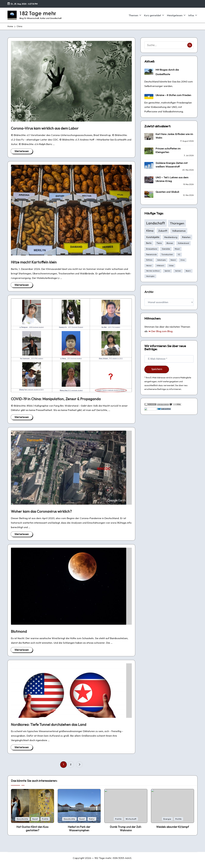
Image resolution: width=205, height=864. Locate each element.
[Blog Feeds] (163, 404)
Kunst (35, 819)
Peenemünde (151, 254)
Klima (149, 230)
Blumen (170, 243)
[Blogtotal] (176, 404)
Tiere (159, 243)
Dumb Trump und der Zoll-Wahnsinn (126, 828)
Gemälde (166, 249)
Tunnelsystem (167, 254)
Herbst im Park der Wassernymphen (79, 828)
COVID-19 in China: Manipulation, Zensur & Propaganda (56, 399)
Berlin (149, 243)
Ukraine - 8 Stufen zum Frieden (173, 95)
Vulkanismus (178, 230)
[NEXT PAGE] (79, 764)
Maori (177, 249)
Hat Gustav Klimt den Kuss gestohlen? (32, 828)
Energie (167, 819)
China (183, 260)
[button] (79, 764)
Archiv (149, 292)
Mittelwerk (160, 266)
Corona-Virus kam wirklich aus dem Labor (45, 128)
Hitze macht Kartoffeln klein (34, 262)
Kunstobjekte (152, 237)
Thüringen (177, 223)
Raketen (186, 237)
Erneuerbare (151, 249)
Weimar (149, 266)
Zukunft (162, 230)
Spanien (167, 271)
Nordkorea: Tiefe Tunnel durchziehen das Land (48, 724)
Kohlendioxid (183, 243)
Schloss (149, 260)
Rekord (173, 260)
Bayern (188, 271)
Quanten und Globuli (167, 191)
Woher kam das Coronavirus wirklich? (41, 511)
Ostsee (171, 266)
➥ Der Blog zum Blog (160, 331)
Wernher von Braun (153, 271)
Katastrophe (161, 260)
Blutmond (19, 631)
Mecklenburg (170, 237)
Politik (45, 819)
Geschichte (22, 819)
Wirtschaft (131, 819)
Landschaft (155, 223)
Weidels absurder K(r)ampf (172, 827)
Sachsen (178, 271)
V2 (179, 254)
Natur (92, 819)
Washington (150, 276)
